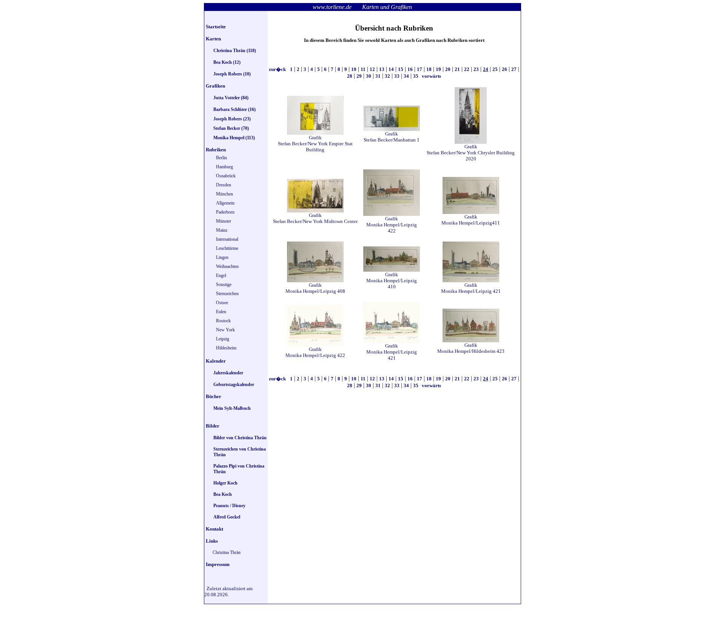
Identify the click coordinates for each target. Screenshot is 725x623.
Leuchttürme (227, 248)
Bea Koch (222, 494)
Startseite (216, 26)
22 (466, 69)
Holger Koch (225, 483)
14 (391, 69)
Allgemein (225, 203)
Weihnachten (227, 266)
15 (400, 69)
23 (476, 69)
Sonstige (223, 284)
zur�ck (278, 69)
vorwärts (431, 76)
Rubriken (216, 149)
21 (457, 69)
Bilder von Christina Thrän (240, 437)
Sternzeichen (227, 293)
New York (225, 329)
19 (438, 69)
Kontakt (214, 529)
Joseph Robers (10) (232, 74)
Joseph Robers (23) (232, 119)
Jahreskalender (228, 372)
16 (410, 69)
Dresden (223, 185)
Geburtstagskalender (233, 384)
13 (381, 69)
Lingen (222, 257)
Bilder (212, 426)
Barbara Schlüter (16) (234, 109)
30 (368, 76)
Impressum (218, 564)
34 (406, 76)
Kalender (216, 361)
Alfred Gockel (226, 517)
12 (372, 69)
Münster (223, 221)
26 (504, 69)
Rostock (223, 320)
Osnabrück (226, 175)
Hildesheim (226, 348)
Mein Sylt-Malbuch (232, 408)
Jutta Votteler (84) (230, 97)
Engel (221, 275)
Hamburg (224, 166)
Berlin (221, 157)
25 (495, 69)
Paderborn (225, 212)
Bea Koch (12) (227, 62)
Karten (213, 39)
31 (378, 76)
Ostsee (222, 302)
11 (363, 69)
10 (353, 69)
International (227, 239)
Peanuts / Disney (229, 505)
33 (397, 76)
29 (359, 76)
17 (419, 69)
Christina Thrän (227, 552)
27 (514, 69)
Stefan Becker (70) (231, 128)
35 (415, 76)
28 (349, 76)
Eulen (221, 311)
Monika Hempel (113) (234, 137)
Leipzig (222, 338)
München (224, 194)
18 (429, 69)
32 (387, 76)
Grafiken (215, 86)
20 (447, 69)
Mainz (221, 230)
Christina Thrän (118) (234, 50)
